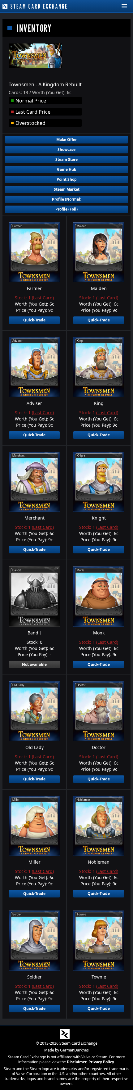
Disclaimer (77, 1062)
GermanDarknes (74, 1050)
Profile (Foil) (66, 209)
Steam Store (66, 159)
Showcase (66, 149)
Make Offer (66, 139)
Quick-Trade (34, 320)
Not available (34, 664)
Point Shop (67, 179)
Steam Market (66, 189)
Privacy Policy (101, 1062)
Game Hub (66, 169)
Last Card (43, 298)
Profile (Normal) (66, 199)
